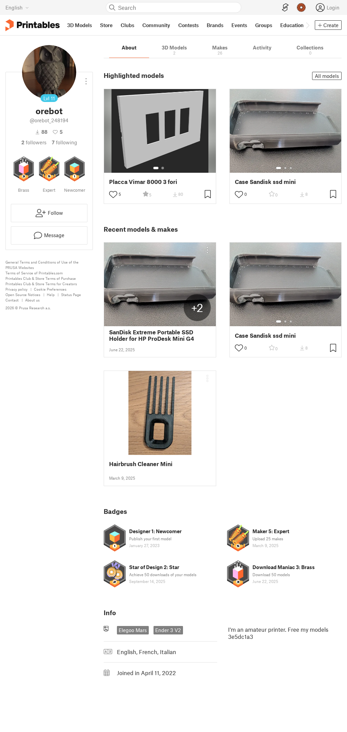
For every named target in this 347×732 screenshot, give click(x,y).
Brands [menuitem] (215, 25)
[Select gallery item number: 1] (156, 168)
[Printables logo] (32, 25)
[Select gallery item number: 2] (162, 168)
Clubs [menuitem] (127, 25)
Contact (12, 300)
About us (32, 300)
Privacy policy (16, 289)
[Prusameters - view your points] (301, 7)
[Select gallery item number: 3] (290, 168)
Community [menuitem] (156, 25)
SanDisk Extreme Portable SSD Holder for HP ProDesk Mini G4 (151, 335)
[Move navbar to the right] (307, 25)
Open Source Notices (22, 294)
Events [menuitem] (239, 25)
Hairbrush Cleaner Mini (140, 464)
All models (327, 76)
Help (51, 294)
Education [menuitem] (292, 25)
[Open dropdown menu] (86, 78)
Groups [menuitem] (263, 25)
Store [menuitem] (106, 25)
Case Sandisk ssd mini (265, 182)
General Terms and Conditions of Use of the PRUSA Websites (42, 265)
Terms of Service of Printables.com (34, 273)
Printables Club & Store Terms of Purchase (40, 278)
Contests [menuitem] (188, 25)
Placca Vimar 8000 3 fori (143, 182)
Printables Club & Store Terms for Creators (41, 283)
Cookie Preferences (50, 289)
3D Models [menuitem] (79, 25)
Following (64, 142)
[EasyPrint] (285, 8)
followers (33, 142)
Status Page (71, 294)
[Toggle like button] (113, 194)
